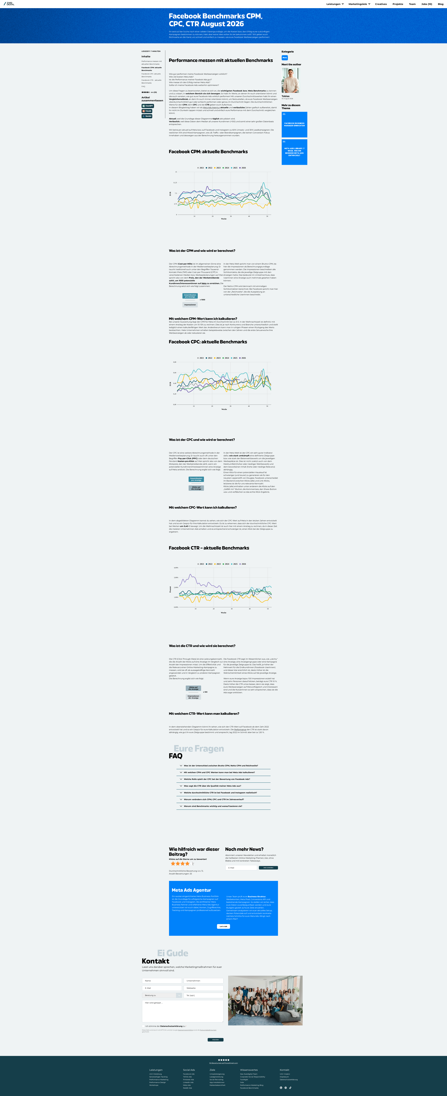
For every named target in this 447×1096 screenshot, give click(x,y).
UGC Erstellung (155, 1074)
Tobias (286, 96)
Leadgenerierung (216, 1077)
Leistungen (333, 4)
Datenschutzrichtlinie (185, 1030)
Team (412, 4)
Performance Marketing (158, 1080)
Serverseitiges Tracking (158, 1077)
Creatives (381, 4)
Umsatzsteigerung (217, 1074)
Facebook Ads (189, 1074)
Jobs (427, 4)
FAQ (143, 86)
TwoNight (244, 1080)
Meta (204, 283)
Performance (240, 729)
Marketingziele (358, 4)
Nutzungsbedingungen (208, 1030)
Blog (441, 4)
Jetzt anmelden (268, 867)
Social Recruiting (216, 1080)
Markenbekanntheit (217, 1085)
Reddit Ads (187, 1088)
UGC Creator (285, 1074)
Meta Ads (187, 1085)
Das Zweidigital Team (248, 1074)
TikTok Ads (187, 1077)
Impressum (284, 1077)
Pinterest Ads (188, 1080)
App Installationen (217, 1082)
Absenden (215, 1039)
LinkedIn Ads (188, 1082)
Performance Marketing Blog (251, 1085)
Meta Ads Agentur (211, 107)
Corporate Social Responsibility (252, 1077)
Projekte (398, 4)
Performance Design (157, 1082)
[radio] (173, 863)
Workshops (153, 1085)
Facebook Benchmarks (249, 1088)
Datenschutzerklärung (171, 1026)
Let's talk (223, 926)
